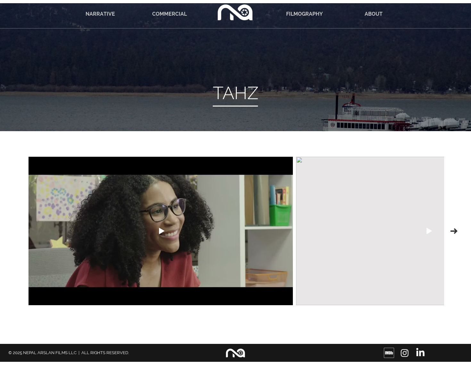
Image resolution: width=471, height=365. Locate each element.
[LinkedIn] (420, 353)
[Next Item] (454, 231)
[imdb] (389, 353)
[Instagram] (405, 353)
